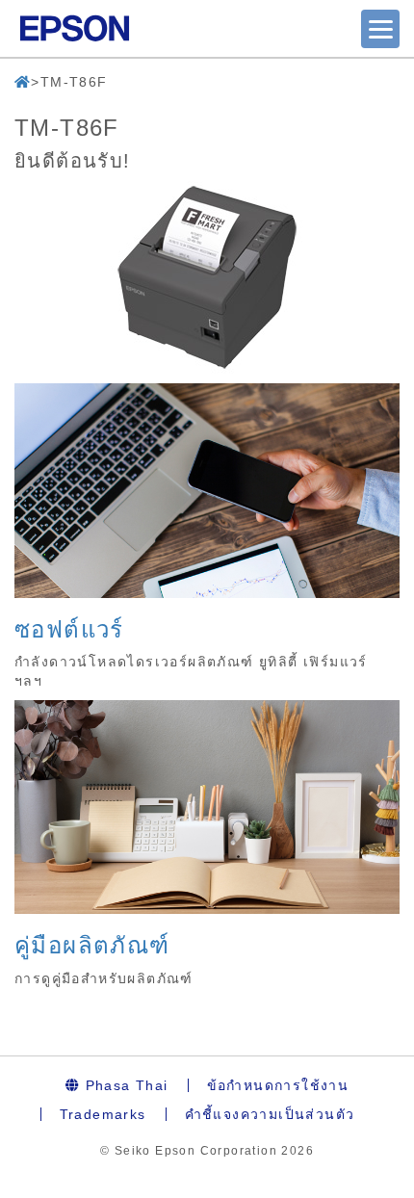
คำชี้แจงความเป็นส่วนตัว (270, 1114)
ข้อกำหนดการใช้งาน (278, 1085)
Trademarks (103, 1114)
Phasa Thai (124, 1085)
